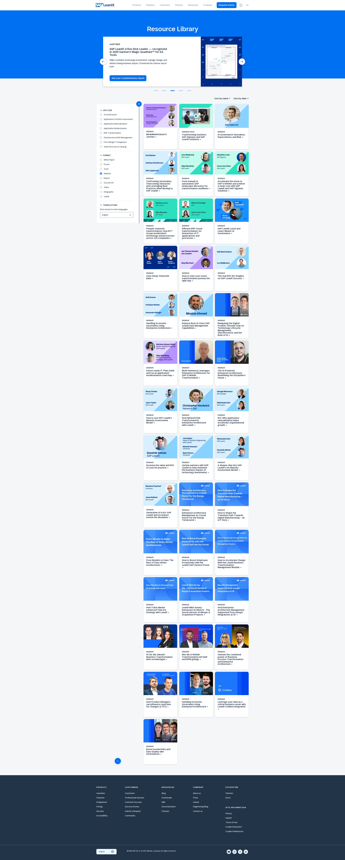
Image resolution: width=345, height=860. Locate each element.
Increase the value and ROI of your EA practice (160, 466)
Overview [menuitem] (100, 793)
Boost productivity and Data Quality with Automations (158, 751)
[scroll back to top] (117, 761)
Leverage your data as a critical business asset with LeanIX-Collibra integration (232, 704)
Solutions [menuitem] (150, 5)
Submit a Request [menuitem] (133, 811)
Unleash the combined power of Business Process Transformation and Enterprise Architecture (230, 659)
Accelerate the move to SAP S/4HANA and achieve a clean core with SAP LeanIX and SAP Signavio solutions (231, 186)
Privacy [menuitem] (228, 813)
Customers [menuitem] (165, 5)
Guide (106, 196)
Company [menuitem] (207, 5)
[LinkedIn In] (246, 852)
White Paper (109, 160)
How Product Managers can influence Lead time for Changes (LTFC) (158, 704)
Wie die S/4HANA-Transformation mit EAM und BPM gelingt (194, 656)
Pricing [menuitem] (99, 806)
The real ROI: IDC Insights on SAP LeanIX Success (231, 277)
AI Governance (110, 115)
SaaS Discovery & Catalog (115, 147)
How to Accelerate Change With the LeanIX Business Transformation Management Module (231, 563)
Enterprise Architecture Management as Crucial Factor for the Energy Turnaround (194, 516)
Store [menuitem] (227, 797)
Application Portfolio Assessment (118, 119)
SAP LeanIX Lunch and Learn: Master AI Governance (229, 230)
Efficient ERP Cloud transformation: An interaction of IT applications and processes (192, 233)
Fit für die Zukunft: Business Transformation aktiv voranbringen (159, 656)
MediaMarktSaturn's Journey (156, 135)
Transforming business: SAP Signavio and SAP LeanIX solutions (194, 137)
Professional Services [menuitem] (134, 797)
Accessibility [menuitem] (102, 815)
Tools (106, 169)
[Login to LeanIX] (241, 5)
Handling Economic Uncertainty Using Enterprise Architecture (158, 325)
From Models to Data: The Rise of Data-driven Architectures (159, 562)
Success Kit (109, 183)
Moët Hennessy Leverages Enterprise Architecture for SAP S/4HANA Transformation (196, 374)
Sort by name (221, 98)
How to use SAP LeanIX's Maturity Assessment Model (159, 420)
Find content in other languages (114, 209)
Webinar (107, 173)
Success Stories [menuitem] (132, 806)
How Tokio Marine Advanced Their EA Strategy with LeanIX (157, 609)
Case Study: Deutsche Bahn (157, 277)
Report (107, 178)
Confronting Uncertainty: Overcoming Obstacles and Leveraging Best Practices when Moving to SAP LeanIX (159, 186)
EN (247, 5)
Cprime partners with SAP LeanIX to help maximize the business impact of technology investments (195, 469)
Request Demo (226, 5)
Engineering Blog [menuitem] (200, 806)
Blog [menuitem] (164, 793)
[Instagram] (234, 852)
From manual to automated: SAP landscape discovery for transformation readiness (195, 185)
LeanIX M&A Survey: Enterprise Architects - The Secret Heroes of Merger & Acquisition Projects (196, 611)
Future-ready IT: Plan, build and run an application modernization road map (160, 372)
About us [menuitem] (197, 793)
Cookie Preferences (234, 831)
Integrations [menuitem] (101, 802)
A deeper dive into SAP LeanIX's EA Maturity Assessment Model (230, 467)
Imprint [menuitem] (228, 818)
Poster (107, 164)
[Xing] (240, 852)
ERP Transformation (112, 133)
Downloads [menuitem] (167, 797)
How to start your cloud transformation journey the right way (196, 278)
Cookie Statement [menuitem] (233, 827)
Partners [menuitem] (179, 5)
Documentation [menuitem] (169, 806)
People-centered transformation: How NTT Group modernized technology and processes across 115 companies (160, 233)
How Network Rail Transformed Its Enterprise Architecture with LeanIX (194, 421)
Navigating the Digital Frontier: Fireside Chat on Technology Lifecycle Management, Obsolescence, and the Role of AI (231, 329)
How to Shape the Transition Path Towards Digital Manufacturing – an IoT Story (231, 516)
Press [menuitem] (195, 797)
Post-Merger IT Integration (115, 142)
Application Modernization (115, 128)
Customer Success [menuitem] (133, 802)
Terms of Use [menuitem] (231, 822)
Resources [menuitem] (193, 5)
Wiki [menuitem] (163, 802)
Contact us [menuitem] (198, 811)
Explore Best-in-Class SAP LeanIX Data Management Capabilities (196, 325)
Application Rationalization (115, 124)
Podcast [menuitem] (165, 811)
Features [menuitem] (100, 797)
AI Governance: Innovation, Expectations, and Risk (231, 135)
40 (139, 104)
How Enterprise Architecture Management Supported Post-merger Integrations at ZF (231, 611)
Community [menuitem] (130, 815)
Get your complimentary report (128, 78)
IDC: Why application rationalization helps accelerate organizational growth (231, 421)
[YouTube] (229, 852)
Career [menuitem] (196, 802)
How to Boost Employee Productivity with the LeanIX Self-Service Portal (195, 562)
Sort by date (240, 98)
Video (106, 187)
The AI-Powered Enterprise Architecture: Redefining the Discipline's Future (232, 374)
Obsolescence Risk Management (118, 137)
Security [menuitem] (100, 811)
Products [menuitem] (136, 5)
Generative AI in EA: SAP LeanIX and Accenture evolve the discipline (158, 514)
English (102, 852)
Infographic (108, 192)
